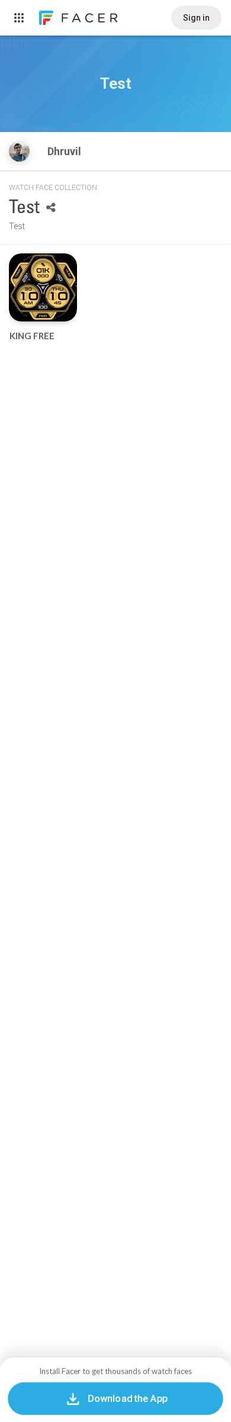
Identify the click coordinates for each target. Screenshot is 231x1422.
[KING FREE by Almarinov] (43, 287)
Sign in (196, 17)
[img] (19, 151)
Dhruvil (65, 151)
